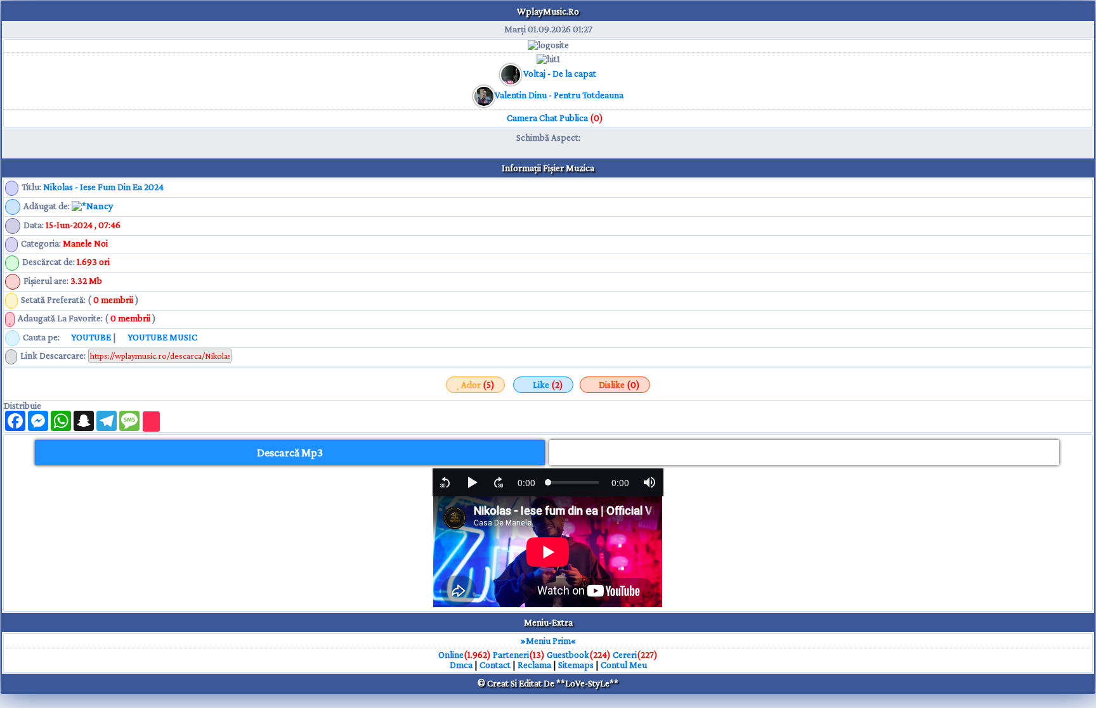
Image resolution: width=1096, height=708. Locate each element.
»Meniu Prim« (548, 641)
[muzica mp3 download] (484, 95)
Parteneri (511, 655)
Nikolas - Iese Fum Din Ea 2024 (103, 187)
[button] (445, 482)
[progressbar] (526, 482)
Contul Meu (624, 665)
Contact (495, 665)
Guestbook (568, 655)
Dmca (461, 665)
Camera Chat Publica (554, 118)
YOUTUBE (90, 337)
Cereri (625, 655)
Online (451, 655)
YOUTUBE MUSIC (161, 337)
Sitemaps (576, 665)
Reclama (534, 665)
